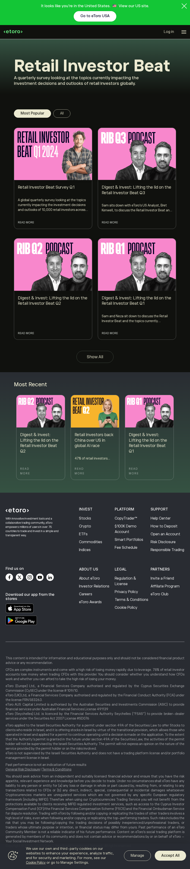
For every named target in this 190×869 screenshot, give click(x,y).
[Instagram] (29, 577)
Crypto (85, 526)
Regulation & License (125, 581)
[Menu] (184, 32)
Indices (85, 550)
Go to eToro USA (95, 16)
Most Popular (32, 113)
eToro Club (159, 594)
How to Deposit (164, 526)
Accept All (170, 855)
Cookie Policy (126, 608)
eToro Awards (90, 602)
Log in (169, 32)
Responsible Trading (167, 550)
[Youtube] (40, 577)
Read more (26, 222)
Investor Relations (94, 586)
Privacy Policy (126, 592)
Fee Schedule (126, 548)
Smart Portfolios (129, 540)
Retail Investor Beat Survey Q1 (46, 187)
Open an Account (165, 534)
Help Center (161, 518)
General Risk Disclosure (23, 769)
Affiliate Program (165, 586)
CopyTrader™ (126, 518)
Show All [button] (95, 357)
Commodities (90, 542)
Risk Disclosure (163, 542)
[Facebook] (9, 577)
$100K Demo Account (125, 529)
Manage (137, 855)
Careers (85, 594)
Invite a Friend (162, 578)
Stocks (85, 518)
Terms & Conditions (131, 600)
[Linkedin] (50, 577)
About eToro (89, 578)
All (62, 113)
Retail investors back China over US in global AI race (94, 440)
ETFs (83, 534)
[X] (19, 577)
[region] (95, 856)
